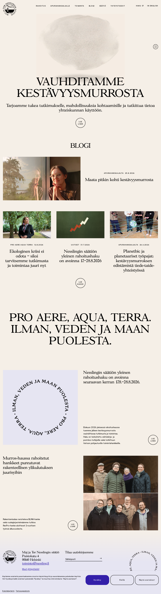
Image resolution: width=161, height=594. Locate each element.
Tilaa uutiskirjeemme (79, 552)
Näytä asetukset (147, 580)
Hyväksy (97, 580)
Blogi (92, 6)
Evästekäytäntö (8, 591)
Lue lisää (80, 123)
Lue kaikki (80, 283)
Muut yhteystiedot (30, 569)
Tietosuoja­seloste (23, 591)
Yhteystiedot (118, 6)
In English (152, 6)
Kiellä (122, 580)
